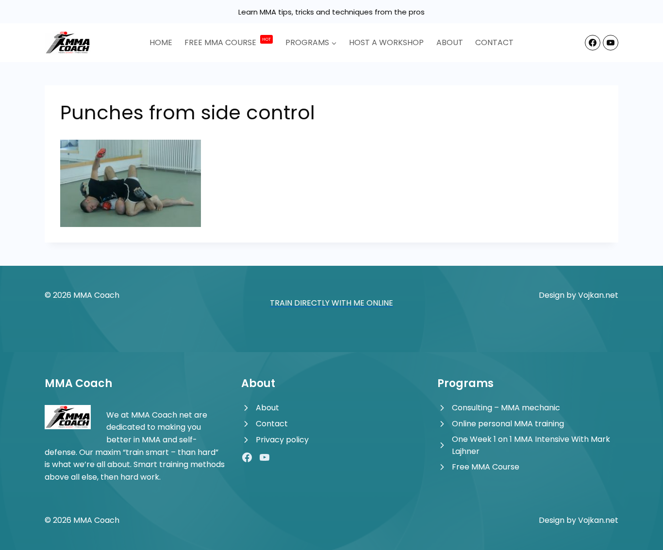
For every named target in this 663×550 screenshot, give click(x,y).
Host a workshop (386, 42)
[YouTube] (610, 42)
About (449, 42)
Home (160, 42)
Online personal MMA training (508, 423)
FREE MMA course (227, 42)
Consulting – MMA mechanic (506, 407)
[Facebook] (592, 42)
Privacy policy (282, 439)
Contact (494, 42)
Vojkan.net (598, 295)
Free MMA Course (485, 466)
